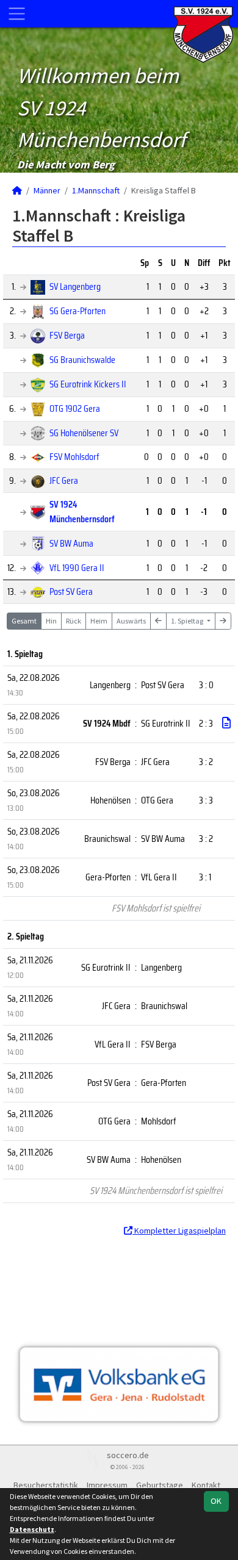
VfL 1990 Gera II (76, 567)
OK (216, 1500)
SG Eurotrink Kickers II (87, 384)
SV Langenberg (75, 286)
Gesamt (24, 620)
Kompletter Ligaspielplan (179, 1230)
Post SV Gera (71, 591)
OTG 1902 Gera (74, 408)
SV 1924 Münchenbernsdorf (82, 512)
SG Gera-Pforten (77, 310)
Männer (47, 190)
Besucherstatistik (45, 1484)
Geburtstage (159, 1484)
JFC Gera (63, 480)
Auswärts (131, 620)
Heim (98, 620)
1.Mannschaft (96, 190)
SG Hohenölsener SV (83, 432)
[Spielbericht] (226, 723)
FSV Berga (67, 335)
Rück (73, 620)
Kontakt (206, 1484)
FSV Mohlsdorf (74, 456)
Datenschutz (32, 1529)
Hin (51, 620)
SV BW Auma (71, 543)
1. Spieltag (187, 620)
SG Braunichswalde (82, 359)
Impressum (107, 1484)
